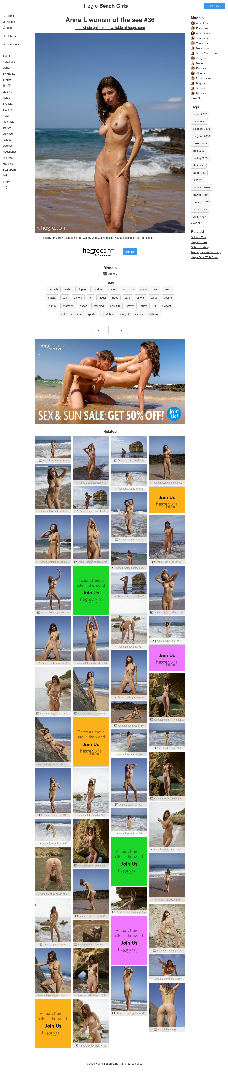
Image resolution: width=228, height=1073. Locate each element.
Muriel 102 (202, 63)
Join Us (214, 5)
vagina (139, 314)
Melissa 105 (203, 48)
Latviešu (8, 133)
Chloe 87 (201, 73)
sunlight (124, 314)
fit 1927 (197, 180)
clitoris (141, 297)
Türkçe (7, 127)
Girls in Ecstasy (200, 247)
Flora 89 (201, 68)
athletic (78, 297)
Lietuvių (7, 91)
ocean (83, 306)
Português (9, 61)
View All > (197, 98)
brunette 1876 (201, 202)
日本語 (7, 85)
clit (63, 314)
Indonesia (8, 121)
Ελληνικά (9, 73)
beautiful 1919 (201, 187)
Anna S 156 (203, 33)
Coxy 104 (201, 58)
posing (168, 297)
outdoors (128, 289)
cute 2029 (199, 151)
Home (10, 16)
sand (128, 297)
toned (154, 297)
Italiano (7, 139)
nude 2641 (199, 121)
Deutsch (8, 145)
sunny (52, 306)
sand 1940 (199, 173)
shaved (112, 289)
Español (8, 109)
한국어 (7, 181)
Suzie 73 (201, 88)
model (102, 297)
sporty (91, 314)
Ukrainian (107, 314)
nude (115, 297)
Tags (9, 28)
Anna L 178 (203, 23)
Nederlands (10, 151)
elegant (166, 306)
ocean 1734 (200, 209)
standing (99, 306)
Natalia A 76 (203, 78)
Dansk (6, 67)
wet (155, 289)
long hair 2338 (201, 136)
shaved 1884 (200, 195)
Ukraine (97, 289)
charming (68, 306)
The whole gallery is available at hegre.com (110, 27)
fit (155, 306)
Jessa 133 (202, 38)
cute (65, 297)
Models (11, 22)
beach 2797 (200, 114)
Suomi (6, 55)
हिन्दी (5, 175)
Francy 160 (202, 28)
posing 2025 (200, 158)
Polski (6, 115)
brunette (53, 289)
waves (130, 306)
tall (90, 297)
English (7, 79)
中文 (5, 187)
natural (52, 297)
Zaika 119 (202, 43)
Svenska (8, 103)
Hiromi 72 (202, 93)
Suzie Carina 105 (206, 53)
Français (8, 163)
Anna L (112, 273)
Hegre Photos (199, 242)
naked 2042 (200, 143)
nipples (82, 289)
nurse (144, 306)
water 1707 (199, 217)
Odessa (154, 314)
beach (167, 289)
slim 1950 (198, 165)
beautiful (115, 306)
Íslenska (8, 157)
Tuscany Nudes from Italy (206, 252)
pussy (143, 289)
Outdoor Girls (198, 237)
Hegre (106, 5)
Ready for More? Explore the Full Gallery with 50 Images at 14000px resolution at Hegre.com (98, 238)
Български (9, 169)
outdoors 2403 (201, 129)
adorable (76, 314)
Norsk (6, 97)
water (68, 289)
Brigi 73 (200, 83)
